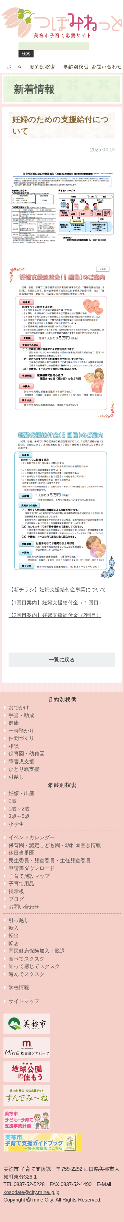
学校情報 (19, 987)
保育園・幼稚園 (27, 753)
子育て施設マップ (29, 876)
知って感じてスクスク (34, 966)
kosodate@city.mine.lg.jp (31, 1192)
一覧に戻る (62, 659)
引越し (16, 777)
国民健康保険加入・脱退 (37, 951)
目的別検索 (42, 66)
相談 (14, 746)
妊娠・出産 (21, 793)
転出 (14, 935)
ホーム (14, 66)
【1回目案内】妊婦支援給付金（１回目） (56, 602)
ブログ (16, 899)
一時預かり (21, 731)
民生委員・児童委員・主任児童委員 (50, 860)
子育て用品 (21, 883)
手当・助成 (21, 715)
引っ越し (19, 920)
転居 (14, 943)
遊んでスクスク (27, 974)
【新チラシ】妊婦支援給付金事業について (57, 589)
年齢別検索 (76, 66)
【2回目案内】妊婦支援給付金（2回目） (55, 615)
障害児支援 (21, 761)
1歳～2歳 (19, 808)
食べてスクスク (27, 959)
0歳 (12, 801)
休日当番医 (21, 853)
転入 (14, 928)
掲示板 (16, 891)
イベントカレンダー (32, 837)
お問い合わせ (106, 66)
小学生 (16, 824)
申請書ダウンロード (32, 868)
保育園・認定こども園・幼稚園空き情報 (55, 845)
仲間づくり (21, 738)
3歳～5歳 (19, 816)
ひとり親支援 (24, 769)
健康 (14, 723)
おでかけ (19, 707)
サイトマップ (24, 1001)
